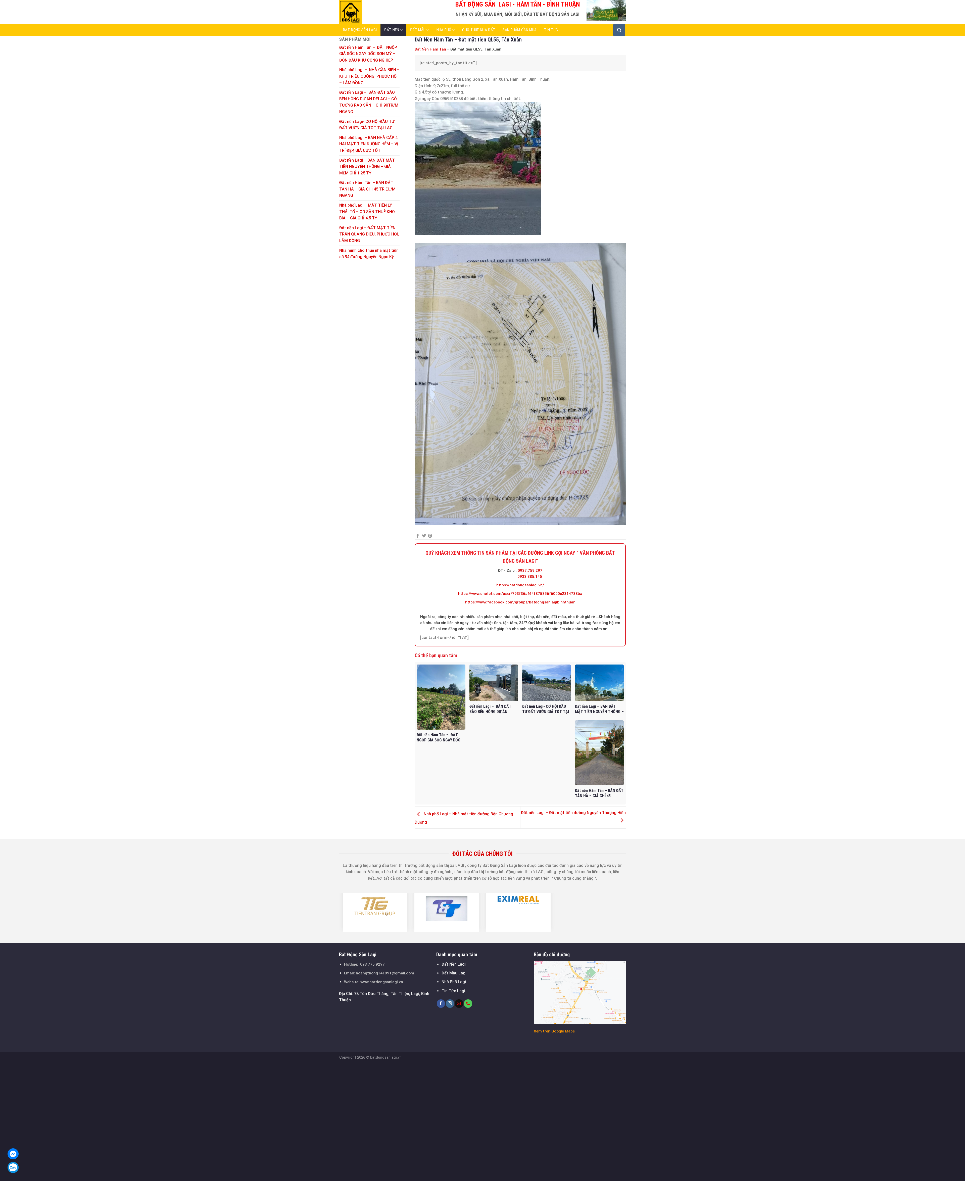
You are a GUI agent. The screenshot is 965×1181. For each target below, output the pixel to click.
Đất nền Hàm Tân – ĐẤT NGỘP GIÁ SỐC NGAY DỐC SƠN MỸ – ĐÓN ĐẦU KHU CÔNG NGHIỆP (368, 54)
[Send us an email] (459, 1003)
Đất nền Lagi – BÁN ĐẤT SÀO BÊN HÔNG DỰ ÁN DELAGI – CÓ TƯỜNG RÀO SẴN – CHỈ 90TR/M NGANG (368, 102)
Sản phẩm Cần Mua (520, 30)
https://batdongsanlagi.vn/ (520, 585)
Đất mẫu (417, 30)
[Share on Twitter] (424, 536)
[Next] (628, 912)
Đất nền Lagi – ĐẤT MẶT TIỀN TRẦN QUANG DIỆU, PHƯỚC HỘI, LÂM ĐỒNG (369, 234)
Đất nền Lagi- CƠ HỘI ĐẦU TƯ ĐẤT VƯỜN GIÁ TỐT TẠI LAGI (367, 124)
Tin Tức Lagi (453, 990)
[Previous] (336, 912)
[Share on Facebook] (418, 536)
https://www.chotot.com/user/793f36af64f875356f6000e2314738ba (520, 593)
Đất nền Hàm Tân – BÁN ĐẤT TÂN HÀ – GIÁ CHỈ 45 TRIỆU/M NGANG (367, 189)
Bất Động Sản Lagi (360, 30)
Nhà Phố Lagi (454, 981)
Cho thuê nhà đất (478, 30)
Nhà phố (444, 30)
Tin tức (551, 30)
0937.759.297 (530, 570)
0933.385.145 (529, 576)
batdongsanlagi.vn (386, 1057)
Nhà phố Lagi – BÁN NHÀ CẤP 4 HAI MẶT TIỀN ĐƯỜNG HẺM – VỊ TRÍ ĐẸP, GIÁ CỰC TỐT (368, 144)
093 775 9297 (372, 964)
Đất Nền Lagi (454, 964)
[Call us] (468, 1003)
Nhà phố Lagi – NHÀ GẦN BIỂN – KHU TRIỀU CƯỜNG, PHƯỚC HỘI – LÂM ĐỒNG (369, 76)
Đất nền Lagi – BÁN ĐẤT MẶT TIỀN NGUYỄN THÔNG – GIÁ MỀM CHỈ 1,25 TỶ (367, 166)
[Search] (619, 30)
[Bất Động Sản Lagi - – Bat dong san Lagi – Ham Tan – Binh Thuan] (364, 12)
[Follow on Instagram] (450, 1003)
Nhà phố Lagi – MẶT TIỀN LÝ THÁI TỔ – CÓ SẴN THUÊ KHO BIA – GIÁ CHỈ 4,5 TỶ (367, 211)
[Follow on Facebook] (441, 1003)
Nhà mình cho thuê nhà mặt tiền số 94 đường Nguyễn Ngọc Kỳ (369, 253)
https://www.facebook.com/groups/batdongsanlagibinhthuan (520, 602)
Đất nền (391, 30)
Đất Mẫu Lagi (454, 973)
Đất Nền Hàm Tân (430, 49)
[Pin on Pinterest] (430, 536)
